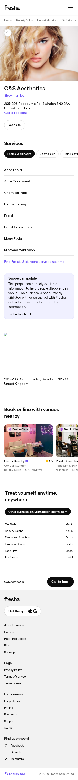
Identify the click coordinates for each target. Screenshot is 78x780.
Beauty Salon (24, 20)
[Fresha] (12, 7)
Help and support (15, 638)
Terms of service (15, 676)
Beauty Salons (14, 530)
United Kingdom (47, 20)
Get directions (15, 113)
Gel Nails (10, 524)
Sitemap (9, 652)
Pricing (8, 707)
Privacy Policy (13, 670)
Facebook (17, 745)
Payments (10, 714)
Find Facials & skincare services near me (34, 262)
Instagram (17, 758)
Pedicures (11, 557)
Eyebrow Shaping (16, 544)
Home (8, 20)
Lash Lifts (11, 550)
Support (9, 721)
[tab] (19, 154)
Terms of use (12, 683)
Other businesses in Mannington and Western (37, 511)
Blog (7, 645)
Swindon (67, 20)
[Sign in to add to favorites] (48, 429)
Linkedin (16, 752)
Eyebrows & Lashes (17, 537)
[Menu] (70, 7)
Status (8, 727)
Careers (9, 632)
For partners (12, 701)
